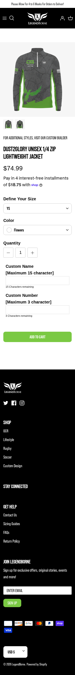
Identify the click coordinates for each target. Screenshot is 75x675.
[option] (37, 79)
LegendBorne (18, 664)
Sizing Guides (11, 523)
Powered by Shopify (37, 664)
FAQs (6, 532)
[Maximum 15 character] (30, 269)
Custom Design (12, 465)
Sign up (12, 603)
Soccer (7, 457)
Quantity (11, 243)
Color (8, 220)
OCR (5, 431)
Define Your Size (19, 199)
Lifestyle (8, 439)
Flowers (19, 230)
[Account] (61, 18)
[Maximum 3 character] (28, 298)
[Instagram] (22, 403)
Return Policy (11, 541)
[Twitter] (5, 403)
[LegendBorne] (37, 18)
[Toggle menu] (4, 18)
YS (8, 208)
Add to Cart (37, 337)
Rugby (7, 448)
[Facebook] (13, 403)
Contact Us (10, 515)
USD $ (11, 652)
